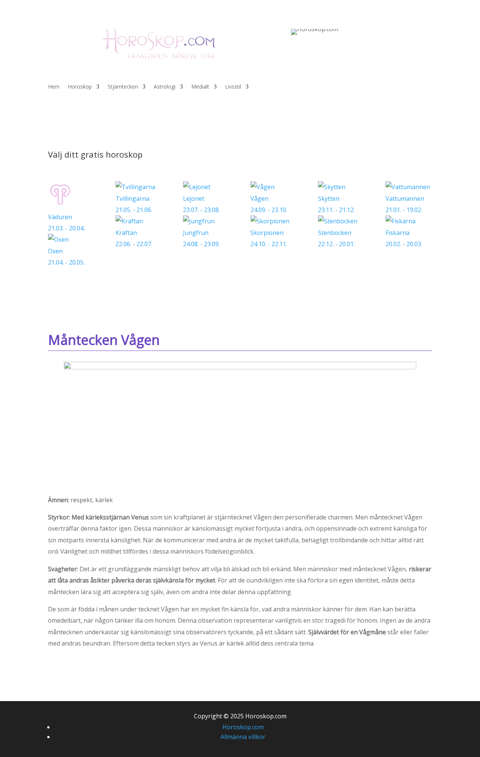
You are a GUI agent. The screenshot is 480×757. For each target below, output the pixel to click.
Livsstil (233, 87)
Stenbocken (336, 238)
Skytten (336, 204)
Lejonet (201, 204)
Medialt (200, 87)
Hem (54, 87)
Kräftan (134, 238)
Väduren (66, 222)
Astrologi (165, 87)
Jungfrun (201, 238)
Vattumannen (405, 204)
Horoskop (80, 87)
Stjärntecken (123, 87)
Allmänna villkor (243, 737)
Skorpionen (268, 238)
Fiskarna (404, 238)
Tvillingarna (134, 204)
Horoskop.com (243, 727)
